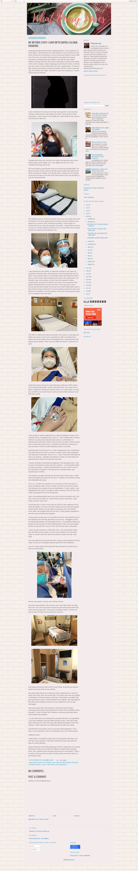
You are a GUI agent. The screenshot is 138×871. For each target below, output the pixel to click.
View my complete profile (91, 71)
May (89, 256)
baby (34, 762)
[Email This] (60, 760)
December (90, 219)
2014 (87, 282)
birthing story (41, 762)
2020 (87, 216)
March (89, 259)
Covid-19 (54, 762)
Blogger (72, 860)
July (89, 250)
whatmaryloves (63, 764)
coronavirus (48, 762)
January (90, 264)
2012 (87, 288)
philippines (38, 764)
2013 (87, 285)
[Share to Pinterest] (65, 760)
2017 (87, 274)
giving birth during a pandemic (63, 762)
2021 (87, 213)
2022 (87, 211)
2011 (87, 291)
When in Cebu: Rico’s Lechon (99, 142)
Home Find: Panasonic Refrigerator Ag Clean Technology (98, 156)
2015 (87, 279)
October (90, 241)
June (89, 253)
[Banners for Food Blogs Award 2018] (39, 831)
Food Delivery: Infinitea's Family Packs (97, 238)
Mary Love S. (87, 332)
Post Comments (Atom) (42, 819)
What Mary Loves (96, 43)
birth (36, 762)
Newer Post (32, 816)
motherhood (75, 762)
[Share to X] (63, 760)
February (90, 261)
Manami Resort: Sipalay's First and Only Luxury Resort (100, 170)
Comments (34, 849)
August (90, 247)
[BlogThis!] (61, 760)
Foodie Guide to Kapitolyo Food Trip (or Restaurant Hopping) (100, 114)
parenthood (32, 764)
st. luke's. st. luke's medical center (50, 764)
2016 (87, 277)
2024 (87, 205)
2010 (87, 294)
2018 (87, 271)
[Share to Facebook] (64, 760)
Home (54, 816)
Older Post (77, 816)
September (91, 244)
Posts (32, 846)
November (90, 222)
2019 (87, 268)
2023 (87, 208)
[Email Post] (57, 760)
